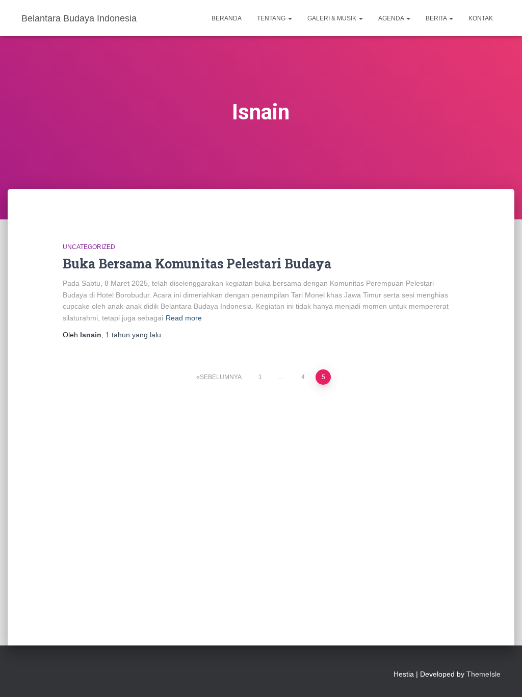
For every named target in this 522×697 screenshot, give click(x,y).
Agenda (391, 18)
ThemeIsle (483, 674)
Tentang (272, 18)
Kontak (480, 18)
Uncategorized (89, 247)
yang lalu (133, 335)
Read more (184, 318)
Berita (437, 18)
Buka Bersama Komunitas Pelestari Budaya (197, 263)
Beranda (227, 18)
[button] (289, 18)
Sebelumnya (221, 377)
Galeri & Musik (332, 18)
